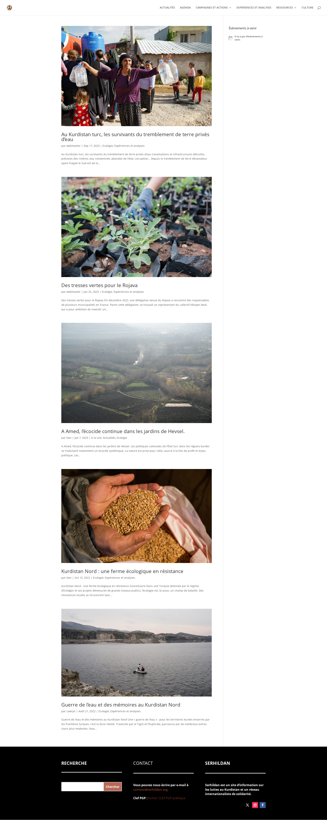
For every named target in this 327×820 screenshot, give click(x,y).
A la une (96, 438)
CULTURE (307, 7)
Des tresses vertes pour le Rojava (99, 285)
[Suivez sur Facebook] (263, 805)
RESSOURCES (284, 7)
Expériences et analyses (129, 146)
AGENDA (185, 7)
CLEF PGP (165, 798)
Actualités (109, 438)
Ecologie (108, 146)
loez (69, 438)
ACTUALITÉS (167, 7)
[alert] (247, 38)
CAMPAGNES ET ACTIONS (212, 7)
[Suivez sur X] (247, 805)
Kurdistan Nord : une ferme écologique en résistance (122, 571)
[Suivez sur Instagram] (255, 805)
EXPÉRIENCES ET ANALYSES (254, 7)
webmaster (73, 146)
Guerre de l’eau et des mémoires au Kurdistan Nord (120, 704)
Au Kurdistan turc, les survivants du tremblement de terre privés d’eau (135, 137)
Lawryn (71, 711)
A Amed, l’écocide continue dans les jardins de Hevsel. (123, 431)
